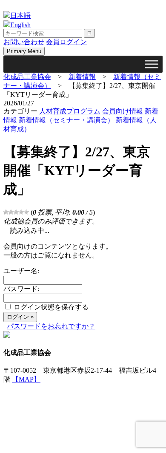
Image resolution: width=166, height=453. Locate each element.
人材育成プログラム (69, 111)
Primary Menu (24, 51)
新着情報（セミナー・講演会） (66, 120)
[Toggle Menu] (151, 64)
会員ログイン (66, 41)
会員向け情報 (122, 111)
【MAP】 (26, 379)
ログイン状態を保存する (51, 307)
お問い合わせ (23, 41)
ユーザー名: (21, 271)
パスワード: (21, 288)
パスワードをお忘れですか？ (51, 326)
